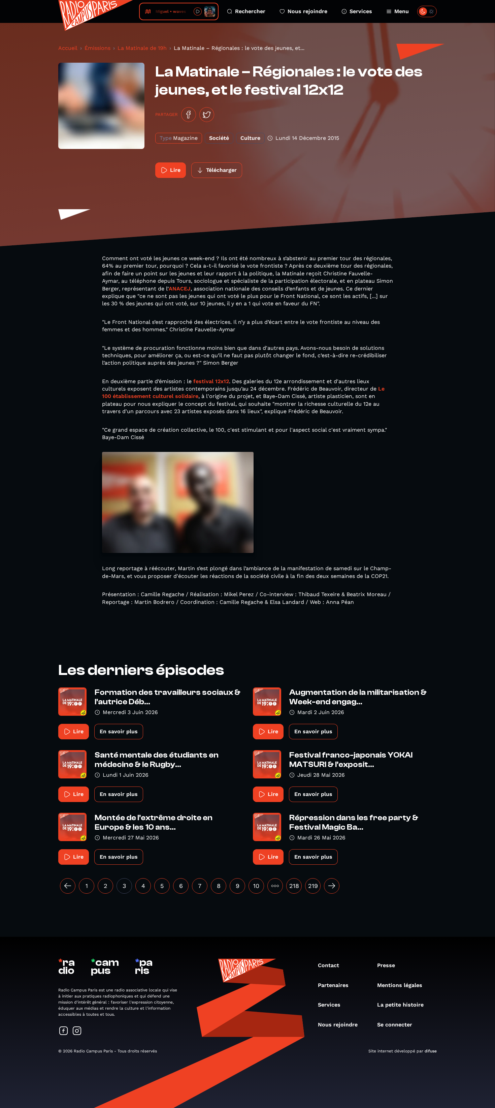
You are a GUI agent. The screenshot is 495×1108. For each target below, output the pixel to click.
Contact (328, 965)
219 (313, 885)
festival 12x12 (211, 381)
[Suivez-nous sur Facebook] (63, 1031)
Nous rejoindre (307, 11)
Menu (401, 11)
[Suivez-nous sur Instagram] (77, 1031)
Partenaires (333, 985)
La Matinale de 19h (142, 48)
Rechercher (250, 11)
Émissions (97, 48)
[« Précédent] (67, 886)
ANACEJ (180, 288)
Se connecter (394, 1024)
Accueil (67, 48)
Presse (386, 965)
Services (361, 11)
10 (256, 885)
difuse (431, 1051)
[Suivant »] (331, 886)
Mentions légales (399, 985)
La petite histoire (400, 1005)
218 (294, 885)
